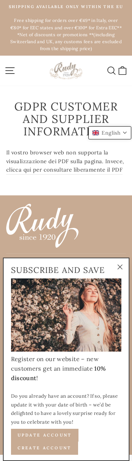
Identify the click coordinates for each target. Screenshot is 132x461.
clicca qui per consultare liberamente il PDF (64, 169)
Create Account (45, 447)
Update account (45, 435)
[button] (110, 133)
